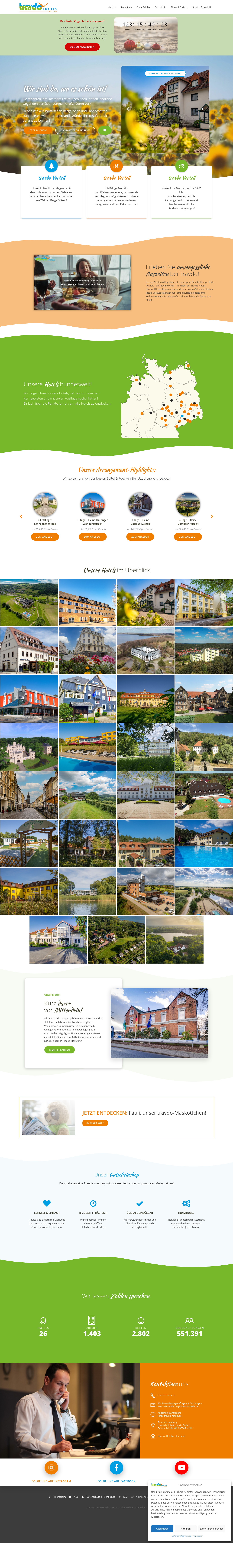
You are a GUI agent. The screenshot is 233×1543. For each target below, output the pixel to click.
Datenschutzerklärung (181, 1535)
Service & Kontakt (201, 7)
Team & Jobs (143, 7)
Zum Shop (126, 7)
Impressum (198, 1535)
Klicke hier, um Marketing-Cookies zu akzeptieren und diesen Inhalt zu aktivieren (82, 282)
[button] (126, 149)
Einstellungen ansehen (211, 1528)
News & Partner (179, 7)
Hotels (110, 7)
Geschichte (160, 7)
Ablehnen (186, 1528)
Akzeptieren (162, 1528)
